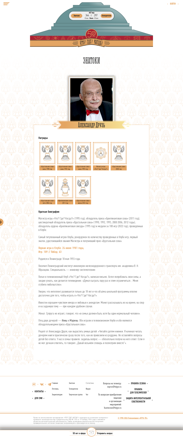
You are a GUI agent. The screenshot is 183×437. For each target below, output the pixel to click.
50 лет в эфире (79, 433)
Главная (55, 383)
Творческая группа (75, 395)
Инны (64, 320)
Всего (91, 18)
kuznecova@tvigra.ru (112, 408)
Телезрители (73, 389)
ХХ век (86, 18)
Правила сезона (138, 383)
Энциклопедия (57, 395)
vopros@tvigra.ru (114, 387)
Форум (88, 389)
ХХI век (96, 18)
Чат (87, 395)
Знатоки (72, 383)
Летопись (55, 389)
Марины (74, 320)
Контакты (39, 391)
